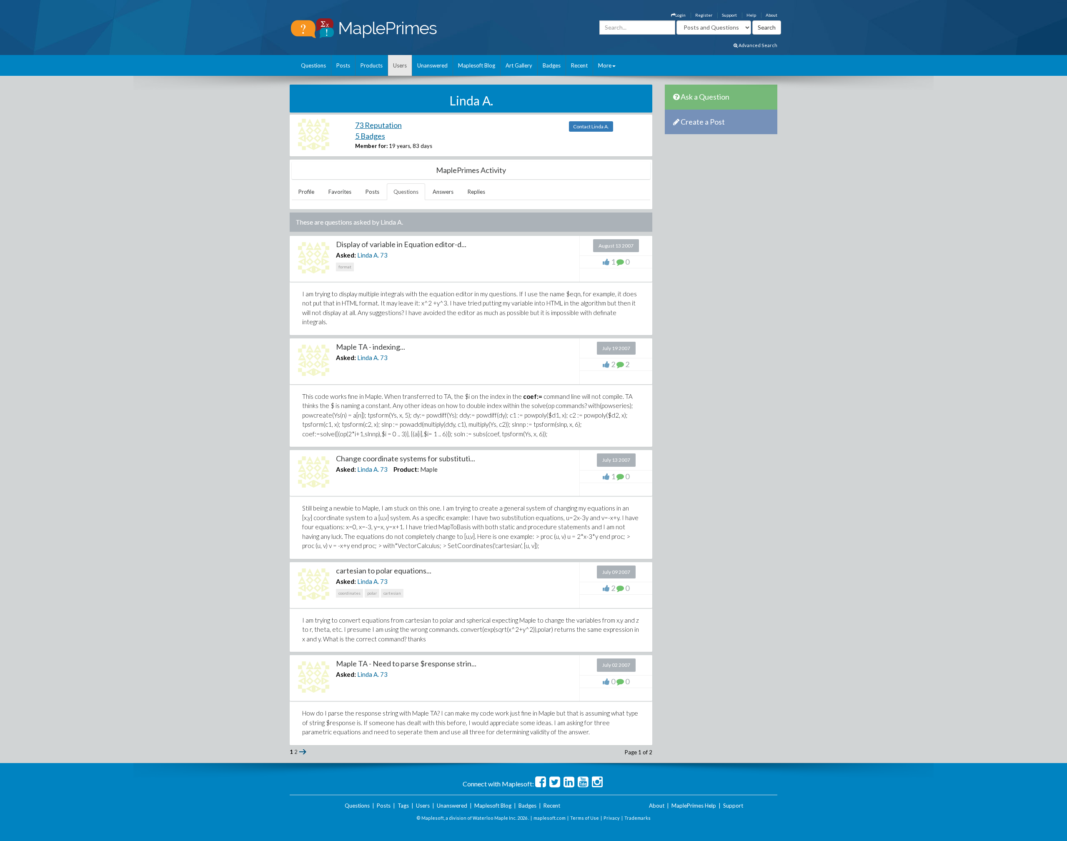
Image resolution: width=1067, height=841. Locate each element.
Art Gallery (519, 65)
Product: (406, 469)
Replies (476, 191)
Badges (552, 65)
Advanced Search (757, 45)
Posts (343, 65)
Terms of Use (584, 818)
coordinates (349, 593)
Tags (403, 805)
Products (372, 65)
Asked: (346, 255)
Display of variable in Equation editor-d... (401, 244)
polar (372, 593)
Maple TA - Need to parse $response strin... (406, 663)
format (344, 266)
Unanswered (432, 65)
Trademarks (637, 818)
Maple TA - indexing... (370, 346)
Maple (429, 469)
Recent (579, 65)
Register (703, 15)
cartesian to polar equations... (383, 570)
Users (400, 65)
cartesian (392, 593)
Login (680, 15)
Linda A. (368, 255)
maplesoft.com (550, 818)
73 (384, 255)
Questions (313, 65)
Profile (306, 191)
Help (751, 15)
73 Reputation (378, 125)
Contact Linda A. (591, 126)
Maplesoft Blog (476, 65)
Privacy (612, 818)
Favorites (339, 191)
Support (729, 15)
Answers (443, 191)
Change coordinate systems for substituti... (405, 458)
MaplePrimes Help (693, 805)
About (771, 15)
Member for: (371, 146)
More (604, 65)
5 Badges (370, 135)
